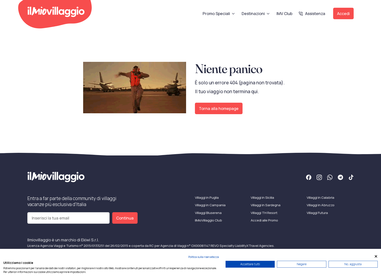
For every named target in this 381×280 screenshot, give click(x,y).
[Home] (56, 12)
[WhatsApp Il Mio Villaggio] (329, 178)
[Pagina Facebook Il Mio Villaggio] (308, 178)
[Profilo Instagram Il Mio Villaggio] (319, 178)
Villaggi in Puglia (207, 197)
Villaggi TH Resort (264, 212)
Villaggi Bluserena (208, 212)
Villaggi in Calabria (320, 197)
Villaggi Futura (317, 212)
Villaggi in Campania (210, 205)
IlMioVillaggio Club (208, 220)
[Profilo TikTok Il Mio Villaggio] (351, 178)
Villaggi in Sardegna (265, 205)
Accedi (343, 13)
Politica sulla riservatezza (203, 257)
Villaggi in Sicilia (262, 197)
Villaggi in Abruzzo (320, 205)
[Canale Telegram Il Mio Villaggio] (340, 178)
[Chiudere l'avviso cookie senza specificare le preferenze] (376, 256)
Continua (125, 218)
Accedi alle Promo (264, 220)
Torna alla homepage (219, 108)
